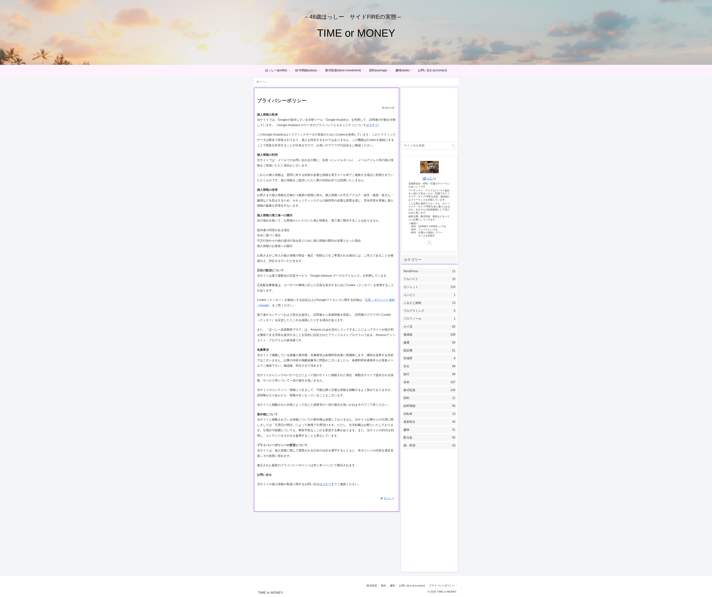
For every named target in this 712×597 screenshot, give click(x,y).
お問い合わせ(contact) (412, 585)
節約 (383, 585)
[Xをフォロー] (429, 242)
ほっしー (429, 178)
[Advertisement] (429, 114)
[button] (453, 145)
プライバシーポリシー (442, 585)
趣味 (392, 585)
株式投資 (372, 585)
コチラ (373, 125)
